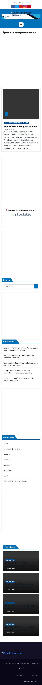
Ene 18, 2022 (9, 129)
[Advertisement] (21, 59)
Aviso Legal (34, 675)
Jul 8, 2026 (10, 611)
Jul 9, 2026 (10, 590)
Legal (6, 476)
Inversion (7, 471)
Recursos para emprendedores (16, 123)
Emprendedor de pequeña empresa (20, 126)
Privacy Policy (21, 675)
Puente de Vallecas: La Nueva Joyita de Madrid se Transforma (20, 587)
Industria (7, 460)
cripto (6, 444)
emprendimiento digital (12, 449)
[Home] (4, 24)
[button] (38, 24)
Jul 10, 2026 (11, 568)
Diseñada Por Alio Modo (30, 681)
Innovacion (8, 465)
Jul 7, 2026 (10, 632)
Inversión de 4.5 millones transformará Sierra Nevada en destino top (21, 608)
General (7, 454)
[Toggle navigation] (21, 24)
